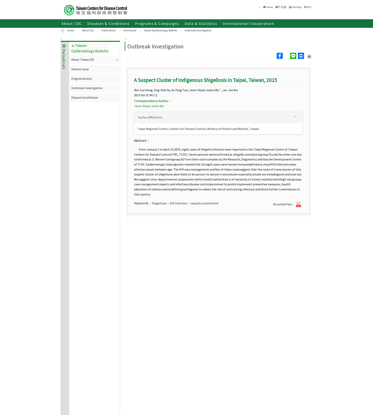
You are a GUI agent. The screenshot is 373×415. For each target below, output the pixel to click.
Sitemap (297, 7)
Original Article (81, 79)
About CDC (72, 23)
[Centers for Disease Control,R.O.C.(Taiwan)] (96, 10)
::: (61, 38)
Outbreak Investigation (198, 30)
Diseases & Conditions (108, 23)
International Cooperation (248, 23)
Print (301, 56)
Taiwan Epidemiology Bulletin (160, 30)
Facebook (283, 56)
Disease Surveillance (84, 97)
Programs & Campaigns (157, 23)
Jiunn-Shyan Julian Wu (149, 106)
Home (269, 7)
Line (293, 56)
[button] (218, 117)
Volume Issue (80, 69)
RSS (309, 7)
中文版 (282, 7)
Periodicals (129, 30)
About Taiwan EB (82, 59)
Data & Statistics (201, 23)
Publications (109, 30)
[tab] (218, 117)
